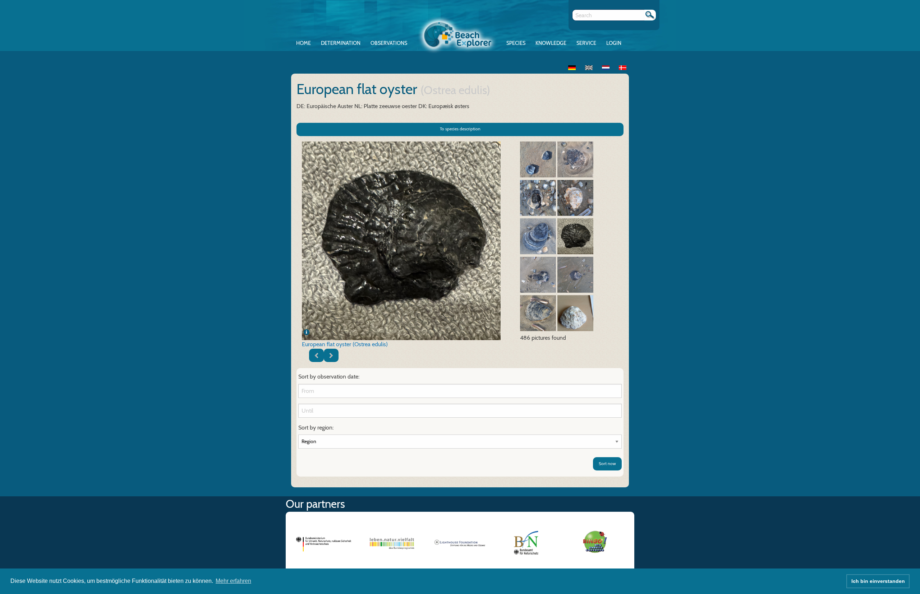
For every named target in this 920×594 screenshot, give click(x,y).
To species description (460, 128)
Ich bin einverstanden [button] (878, 581)
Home (303, 43)
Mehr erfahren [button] (233, 581)
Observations (389, 43)
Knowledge (550, 43)
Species (515, 43)
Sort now (607, 463)
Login (613, 43)
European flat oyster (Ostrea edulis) (345, 344)
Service (586, 43)
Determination (340, 43)
